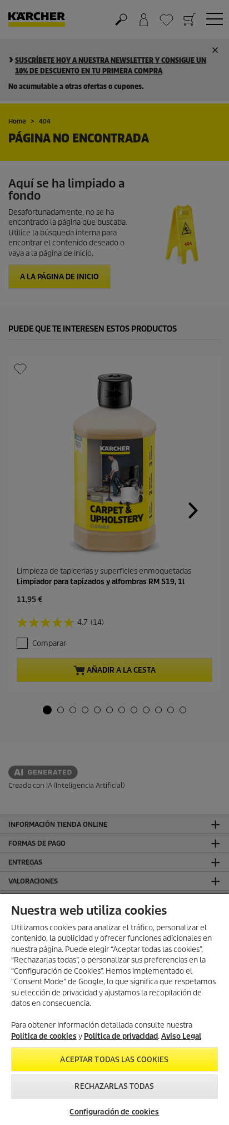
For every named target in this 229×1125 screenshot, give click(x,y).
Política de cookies (44, 1036)
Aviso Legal (181, 1036)
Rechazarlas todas (114, 1086)
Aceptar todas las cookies (114, 1059)
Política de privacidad (121, 1036)
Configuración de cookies (114, 1112)
